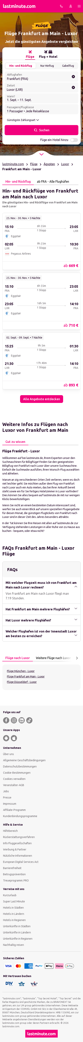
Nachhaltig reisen (13, 944)
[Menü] (79, 6)
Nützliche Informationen (17, 855)
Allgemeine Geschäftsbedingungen (24, 760)
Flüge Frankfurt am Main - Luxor (26, 676)
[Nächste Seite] (77, 658)
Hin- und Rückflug (20, 65)
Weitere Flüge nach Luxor (53, 658)
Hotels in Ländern (13, 913)
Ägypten (49, 164)
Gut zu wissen (15, 441)
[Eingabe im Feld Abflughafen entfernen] (73, 76)
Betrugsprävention (14, 874)
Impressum (9, 803)
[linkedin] (22, 720)
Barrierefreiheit (12, 868)
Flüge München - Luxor (21, 671)
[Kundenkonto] (70, 6)
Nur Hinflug (47, 65)
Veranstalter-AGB (13, 785)
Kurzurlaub (9, 895)
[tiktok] (29, 720)
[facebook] (6, 720)
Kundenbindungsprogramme (20, 816)
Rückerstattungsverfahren (19, 837)
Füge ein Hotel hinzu (54, 140)
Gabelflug (68, 65)
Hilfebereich (10, 830)
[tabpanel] (41, 294)
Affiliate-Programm (14, 809)
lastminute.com (13, 164)
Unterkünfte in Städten (16, 926)
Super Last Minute (14, 901)
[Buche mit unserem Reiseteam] (61, 6)
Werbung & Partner (14, 849)
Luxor (65, 164)
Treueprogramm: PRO (16, 880)
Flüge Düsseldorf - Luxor (22, 681)
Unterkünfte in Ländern (17, 932)
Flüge (33, 164)
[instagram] (14, 720)
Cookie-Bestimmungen (16, 772)
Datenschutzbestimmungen (20, 766)
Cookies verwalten (14, 778)
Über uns (8, 754)
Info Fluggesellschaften (17, 843)
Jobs (6, 791)
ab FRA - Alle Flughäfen (53, 181)
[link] (41, 241)
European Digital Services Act (20, 861)
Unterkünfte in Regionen (17, 938)
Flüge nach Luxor (17, 658)
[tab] (30, 54)
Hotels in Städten (13, 907)
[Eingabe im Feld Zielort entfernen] (73, 87)
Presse (7, 797)
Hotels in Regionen (14, 920)
